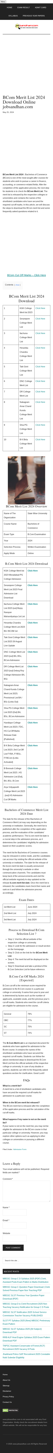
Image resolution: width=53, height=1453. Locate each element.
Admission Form (19, 1149)
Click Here (40, 308)
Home (5, 1374)
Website (6, 1233)
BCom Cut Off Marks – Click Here (26, 275)
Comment (8, 1179)
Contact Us (7, 1402)
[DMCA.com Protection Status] (10, 1411)
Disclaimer (7, 1391)
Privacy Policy (8, 1397)
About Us (6, 1380)
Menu (3, 2)
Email (6, 1220)
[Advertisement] (26, 67)
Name (6, 1207)
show (17, 285)
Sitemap (6, 1386)
